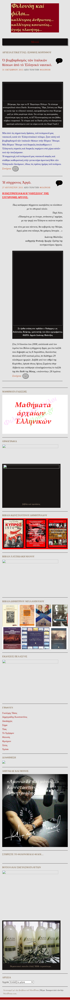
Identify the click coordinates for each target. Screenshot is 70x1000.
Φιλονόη (45, 70)
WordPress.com (9, 993)
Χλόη (4, 745)
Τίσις (4, 729)
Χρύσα (5, 749)
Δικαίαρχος (7, 721)
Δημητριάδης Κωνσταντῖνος (14, 717)
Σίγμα (4, 725)
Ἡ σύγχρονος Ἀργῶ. (16, 182)
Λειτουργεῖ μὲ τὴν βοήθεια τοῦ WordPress (21, 990)
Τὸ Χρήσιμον (8, 733)
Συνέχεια (9, 168)
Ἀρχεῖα (5, 982)
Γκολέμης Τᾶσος (9, 713)
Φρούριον (6, 741)
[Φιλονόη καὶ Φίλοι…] (35, 33)
